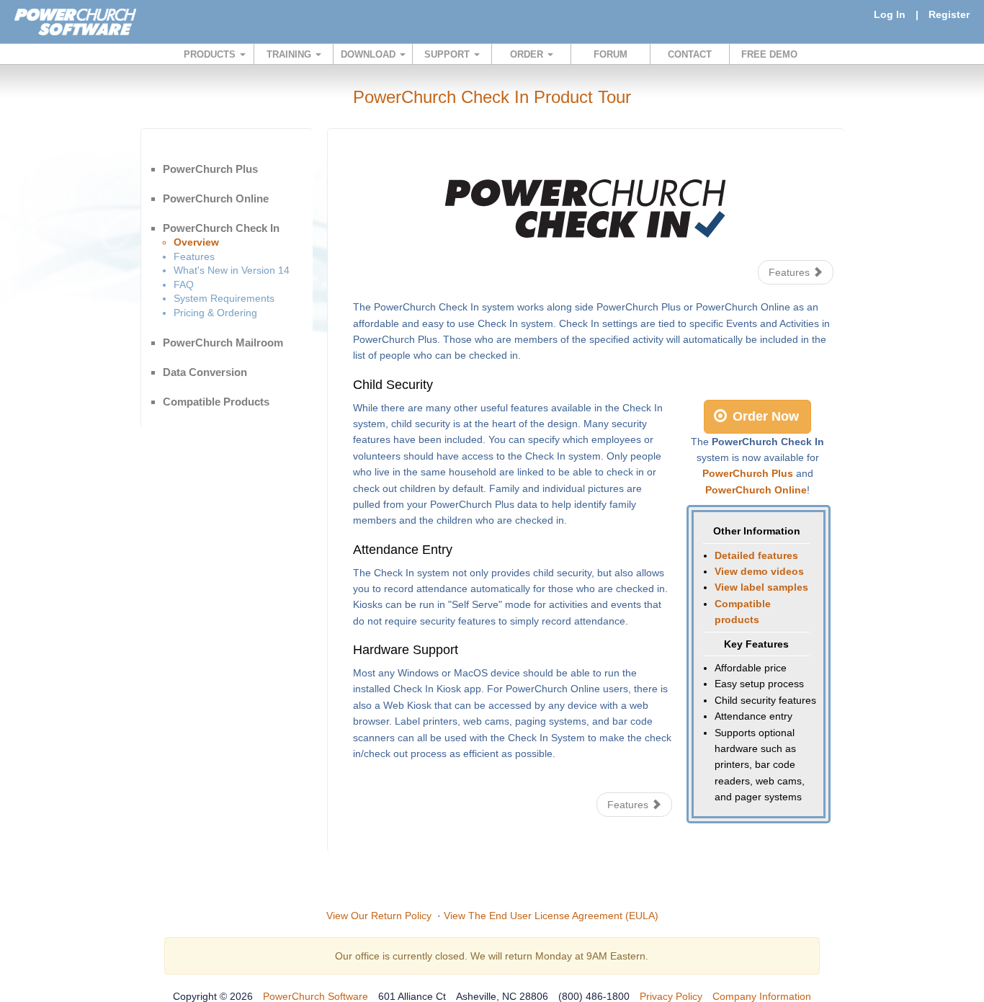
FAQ (184, 284)
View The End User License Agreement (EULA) (551, 915)
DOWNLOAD (369, 54)
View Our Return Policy (378, 915)
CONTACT (690, 54)
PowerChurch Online (216, 198)
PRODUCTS (211, 54)
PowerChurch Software (315, 996)
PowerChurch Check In (221, 228)
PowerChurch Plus (210, 169)
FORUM (610, 54)
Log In (889, 14)
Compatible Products (216, 401)
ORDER (528, 54)
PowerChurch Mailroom (223, 342)
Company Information (761, 996)
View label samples (761, 587)
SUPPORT (448, 54)
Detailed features (756, 555)
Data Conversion (205, 372)
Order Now (764, 416)
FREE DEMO (769, 54)
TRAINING (290, 54)
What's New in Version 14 (232, 270)
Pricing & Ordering (215, 312)
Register (949, 14)
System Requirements (224, 298)
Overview (196, 242)
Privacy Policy (671, 996)
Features (194, 256)
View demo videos (759, 571)
